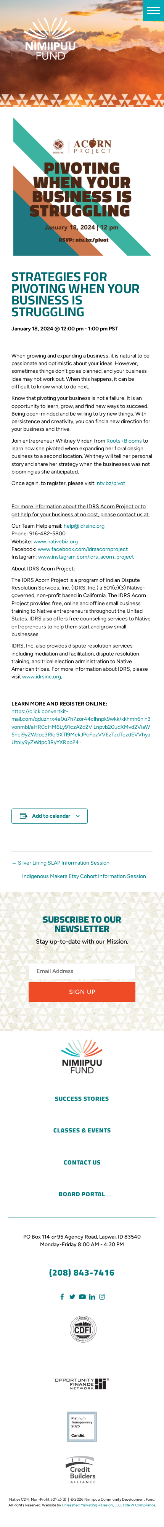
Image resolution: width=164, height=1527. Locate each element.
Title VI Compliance (138, 1505)
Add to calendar (51, 816)
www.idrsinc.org (41, 676)
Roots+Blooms (124, 441)
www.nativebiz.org (56, 541)
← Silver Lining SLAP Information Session (60, 863)
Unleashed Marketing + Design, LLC (91, 1505)
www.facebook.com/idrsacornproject (83, 549)
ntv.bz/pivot (111, 483)
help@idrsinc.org (84, 526)
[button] (82, 992)
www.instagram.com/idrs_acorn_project (86, 557)
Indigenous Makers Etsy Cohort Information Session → (87, 876)
